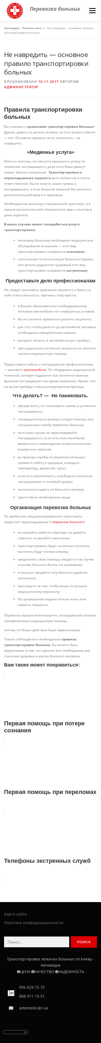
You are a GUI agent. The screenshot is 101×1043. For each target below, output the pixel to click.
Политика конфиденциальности (33, 922)
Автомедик (11, 28)
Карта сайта (15, 914)
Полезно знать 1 (33, 28)
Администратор (21, 87)
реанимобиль (35, 369)
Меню (92, 10)
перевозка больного (68, 522)
